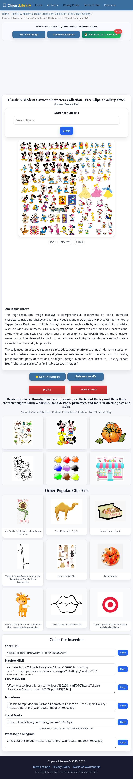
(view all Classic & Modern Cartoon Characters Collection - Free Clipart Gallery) (66, 412)
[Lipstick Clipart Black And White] (66, 604)
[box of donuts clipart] (110, 511)
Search (66, 131)
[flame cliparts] (110, 556)
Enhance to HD (85, 376)
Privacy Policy (71, 5)
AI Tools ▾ (52, 5)
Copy (123, 652)
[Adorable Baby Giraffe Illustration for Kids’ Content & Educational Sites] (22, 604)
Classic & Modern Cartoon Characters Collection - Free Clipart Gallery (51, 13)
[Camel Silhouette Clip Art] (66, 511)
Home (38, 5)
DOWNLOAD (89, 389)
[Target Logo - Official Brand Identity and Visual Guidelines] (110, 604)
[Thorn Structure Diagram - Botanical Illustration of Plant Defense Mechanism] (22, 556)
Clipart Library (58, 761)
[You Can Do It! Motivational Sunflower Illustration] (22, 511)
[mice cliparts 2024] (66, 556)
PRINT (47, 389)
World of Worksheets (86, 767)
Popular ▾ (110, 5)
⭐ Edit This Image (47, 376)
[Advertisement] (66, 68)
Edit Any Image (29, 34)
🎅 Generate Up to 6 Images (102, 33)
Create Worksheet (63, 34)
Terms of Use (91, 5)
